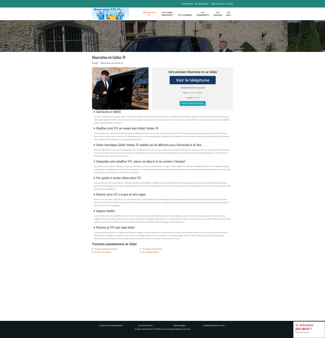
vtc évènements (203, 14)
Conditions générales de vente (214, 325)
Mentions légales (180, 325)
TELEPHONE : (194, 3)
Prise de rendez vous (192, 103)
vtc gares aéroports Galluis (105, 249)
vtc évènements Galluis (152, 249)
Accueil (95, 63)
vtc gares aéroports (167, 14)
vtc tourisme (185, 15)
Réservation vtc (149, 14)
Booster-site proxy (183, 329)
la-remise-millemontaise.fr (114, 325)
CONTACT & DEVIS (224, 3)
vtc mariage (218, 14)
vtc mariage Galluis (150, 252)
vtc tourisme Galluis (102, 252)
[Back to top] (318, 331)
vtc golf (228, 14)
